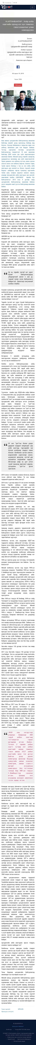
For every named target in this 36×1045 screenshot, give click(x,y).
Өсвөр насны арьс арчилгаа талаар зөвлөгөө (19, 1037)
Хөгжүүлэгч (15, 1026)
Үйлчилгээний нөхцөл (19, 1041)
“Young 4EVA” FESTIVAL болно (22, 1029)
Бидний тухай (11, 1039)
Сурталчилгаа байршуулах (24, 1039)
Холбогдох (9, 1029)
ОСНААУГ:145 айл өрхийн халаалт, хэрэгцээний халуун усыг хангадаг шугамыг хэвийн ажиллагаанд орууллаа (18, 1034)
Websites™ (21, 1026)
